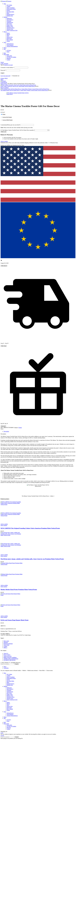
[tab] (39, 431)
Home (2, 83)
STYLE (3, 112)
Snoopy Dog (10, 37)
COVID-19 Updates (11, 57)
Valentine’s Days (10, 27)
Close (2, 732)
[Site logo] (3, 1)
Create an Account (8, 65)
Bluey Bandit (10, 39)
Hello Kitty (9, 38)
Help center (6, 641)
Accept (2, 735)
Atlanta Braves (10, 43)
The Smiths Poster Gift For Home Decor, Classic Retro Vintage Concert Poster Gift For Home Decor (24, 90)
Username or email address (7, 67)
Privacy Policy (7, 654)
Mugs (8, 13)
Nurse (8, 51)
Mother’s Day (10, 26)
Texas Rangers (10, 45)
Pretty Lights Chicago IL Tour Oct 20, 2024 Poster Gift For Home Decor (18, 86)
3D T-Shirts (9, 5)
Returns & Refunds (8, 643)
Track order (9, 55)
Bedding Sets (10, 15)
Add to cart (3, 131)
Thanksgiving (10, 22)
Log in (2, 73)
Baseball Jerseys (10, 14)
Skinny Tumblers (11, 7)
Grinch (8, 41)
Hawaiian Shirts (10, 11)
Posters (8, 10)
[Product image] (12, 515)
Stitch (8, 35)
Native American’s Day (12, 30)
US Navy (9, 50)
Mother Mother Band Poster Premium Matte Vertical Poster (19, 589)
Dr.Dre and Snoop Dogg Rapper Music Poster (14, 620)
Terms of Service (8, 656)
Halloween (9, 18)
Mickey (8, 34)
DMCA (5, 647)
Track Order (6, 645)
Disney (8, 33)
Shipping (9, 58)
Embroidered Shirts (11, 9)
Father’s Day (10, 25)
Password (3, 70)
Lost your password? (5, 75)
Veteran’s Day (10, 29)
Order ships (3, 346)
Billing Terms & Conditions (10, 657)
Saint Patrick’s (10, 19)
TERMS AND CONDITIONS (11, 658)
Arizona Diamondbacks (12, 46)
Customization (4, 125)
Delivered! (3, 426)
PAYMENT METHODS (9, 660)
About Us (6, 653)
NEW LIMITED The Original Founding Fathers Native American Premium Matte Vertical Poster (30, 528)
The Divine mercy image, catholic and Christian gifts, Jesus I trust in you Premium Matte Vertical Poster (32, 559)
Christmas (9, 21)
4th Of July (9, 23)
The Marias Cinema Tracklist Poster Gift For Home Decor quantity (18, 130)
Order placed (4, 265)
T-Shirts (8, 6)
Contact (8, 59)
